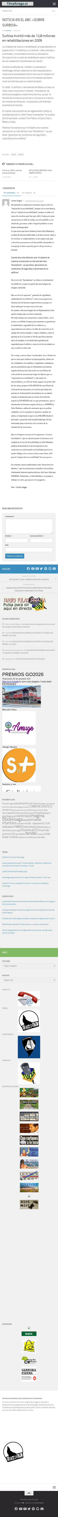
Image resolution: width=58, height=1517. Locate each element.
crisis (28, 810)
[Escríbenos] (54, 568)
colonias (25, 807)
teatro (22, 834)
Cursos (45, 810)
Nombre (8, 536)
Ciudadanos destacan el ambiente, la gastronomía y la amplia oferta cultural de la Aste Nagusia (28, 911)
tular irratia (9, 837)
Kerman (8, 30)
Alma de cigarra (8, 803)
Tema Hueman (39, 1503)
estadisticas (24, 813)
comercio (7, 809)
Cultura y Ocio (36, 810)
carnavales (51, 804)
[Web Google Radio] (49, 568)
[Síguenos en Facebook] (28, 568)
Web (6, 545)
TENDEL (5, 852)
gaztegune (8, 816)
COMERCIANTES (40, 806)
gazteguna (46, 813)
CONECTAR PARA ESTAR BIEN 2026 (14, 872)
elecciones (15, 813)
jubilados (20, 823)
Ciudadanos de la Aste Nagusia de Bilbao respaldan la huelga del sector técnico (28, 919)
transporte (41, 834)
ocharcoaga (15, 830)
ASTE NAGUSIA (34, 804)
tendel (31, 833)
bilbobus (43, 804)
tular (47, 833)
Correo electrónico (37, 536)
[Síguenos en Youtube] (32, 568)
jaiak (25, 820)
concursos (22, 810)
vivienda (20, 154)
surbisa (14, 154)
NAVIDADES (30, 826)
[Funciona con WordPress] (23, 1503)
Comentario (10, 516)
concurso (15, 810)
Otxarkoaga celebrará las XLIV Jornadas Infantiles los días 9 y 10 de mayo (26, 877)
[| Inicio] (23, 4)
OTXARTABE (43, 830)
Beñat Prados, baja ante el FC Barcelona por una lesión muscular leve (25, 924)
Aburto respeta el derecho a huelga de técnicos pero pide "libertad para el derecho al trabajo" (27, 931)
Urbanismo (22, 837)
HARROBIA (23, 816)
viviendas (40, 837)
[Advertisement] (11, 1263)
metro (18, 826)
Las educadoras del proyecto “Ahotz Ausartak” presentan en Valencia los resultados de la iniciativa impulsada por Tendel (26, 864)
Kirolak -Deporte (32, 823)
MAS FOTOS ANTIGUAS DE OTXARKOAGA (30, 659)
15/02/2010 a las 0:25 (34, 201)
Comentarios (12, 193)
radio (17, 834)
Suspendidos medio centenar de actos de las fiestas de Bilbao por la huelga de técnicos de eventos (28, 902)
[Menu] (54, 3)
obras (40, 827)
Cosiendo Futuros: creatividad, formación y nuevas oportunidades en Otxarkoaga (25, 884)
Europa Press (7, 896)
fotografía (39, 813)
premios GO (8, 833)
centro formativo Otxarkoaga (12, 807)
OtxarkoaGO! (29, 830)
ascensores (21, 803)
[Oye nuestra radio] (45, 568)
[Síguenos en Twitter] (41, 568)
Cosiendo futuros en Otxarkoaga (13, 857)
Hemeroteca (7, 11)
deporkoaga (6, 813)
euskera (32, 813)
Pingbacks (30, 193)
